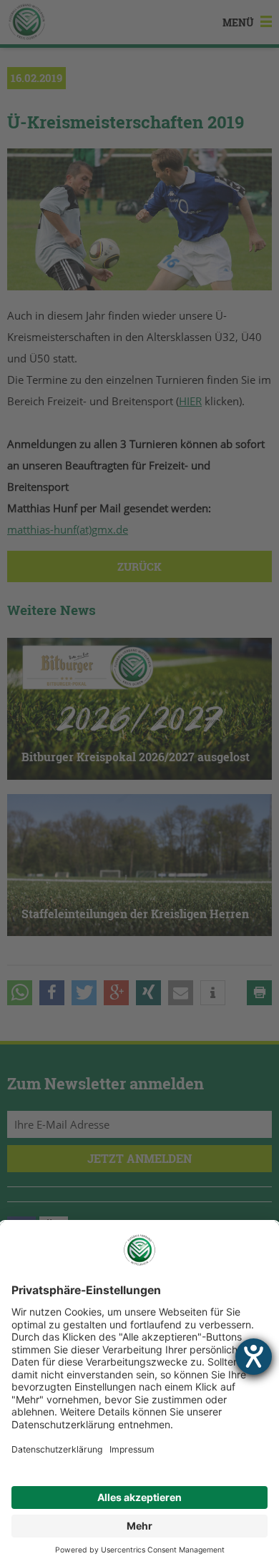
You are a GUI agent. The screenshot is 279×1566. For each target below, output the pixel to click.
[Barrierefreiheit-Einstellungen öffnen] (253, 1356)
